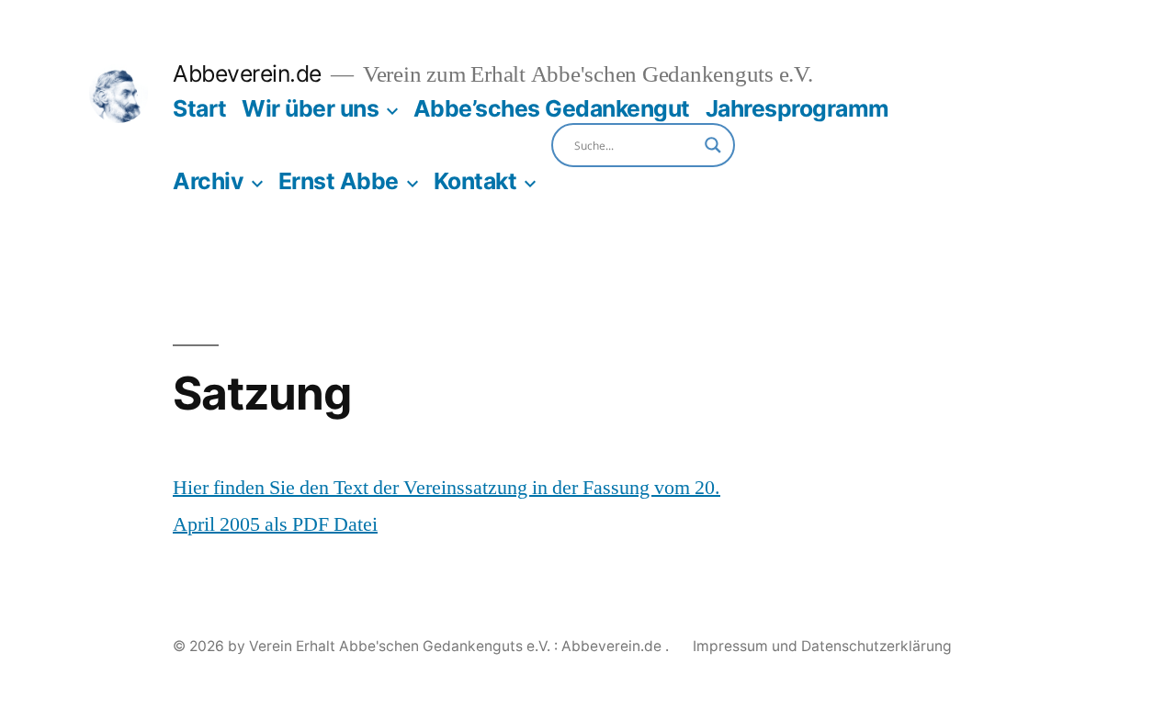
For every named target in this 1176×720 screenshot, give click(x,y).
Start (200, 108)
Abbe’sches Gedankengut (551, 108)
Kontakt (475, 181)
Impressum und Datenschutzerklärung (822, 646)
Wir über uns (310, 108)
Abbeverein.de (247, 73)
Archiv (208, 181)
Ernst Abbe (338, 181)
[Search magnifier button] (713, 145)
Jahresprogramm (797, 108)
